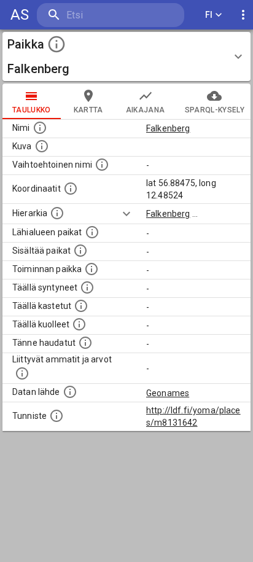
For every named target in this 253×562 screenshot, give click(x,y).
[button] (126, 56)
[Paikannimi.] (40, 128)
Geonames (167, 393)
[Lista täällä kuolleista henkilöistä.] (79, 324)
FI (209, 15)
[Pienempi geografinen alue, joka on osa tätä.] (80, 250)
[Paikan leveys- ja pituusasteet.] (70, 188)
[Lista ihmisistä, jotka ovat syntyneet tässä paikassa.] (87, 287)
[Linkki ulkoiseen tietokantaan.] (70, 392)
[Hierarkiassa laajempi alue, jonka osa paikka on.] (57, 213)
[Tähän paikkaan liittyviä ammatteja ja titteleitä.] (22, 373)
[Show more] (126, 214)
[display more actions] (243, 15)
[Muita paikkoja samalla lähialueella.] (92, 232)
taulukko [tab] (31, 110)
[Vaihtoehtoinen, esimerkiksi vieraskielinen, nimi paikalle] (102, 164)
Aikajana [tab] (145, 110)
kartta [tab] (88, 110)
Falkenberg (168, 128)
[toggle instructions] (56, 44)
